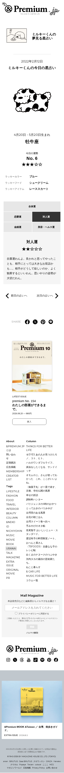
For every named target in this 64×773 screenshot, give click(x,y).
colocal (38, 764)
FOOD (10, 500)
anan (5, 761)
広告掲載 (11, 467)
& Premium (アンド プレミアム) (32, 10)
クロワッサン (39, 761)
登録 (32, 627)
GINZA (49, 761)
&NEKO (10, 522)
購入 (29, 421)
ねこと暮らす (33, 567)
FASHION (12, 495)
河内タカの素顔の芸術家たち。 (40, 561)
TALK (9, 552)
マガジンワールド (14, 768)
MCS (51, 764)
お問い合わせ (51, 768)
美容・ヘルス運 (46, 227)
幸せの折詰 (32, 495)
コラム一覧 (32, 580)
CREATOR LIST (12, 477)
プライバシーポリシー (35, 618)
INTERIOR (12, 508)
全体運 (32, 206)
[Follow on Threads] (21, 659)
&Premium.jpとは (15, 448)
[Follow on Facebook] (56, 659)
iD (7, 526)
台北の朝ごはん (34, 517)
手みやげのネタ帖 (35, 525)
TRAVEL (11, 504)
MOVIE (10, 539)
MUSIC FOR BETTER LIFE (42, 575)
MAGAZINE (13, 557)
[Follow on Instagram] (8, 659)
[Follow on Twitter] (15, 659)
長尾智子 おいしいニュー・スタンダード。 (42, 532)
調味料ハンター (34, 499)
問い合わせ (11, 456)
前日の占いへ (19, 295)
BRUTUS (13, 761)
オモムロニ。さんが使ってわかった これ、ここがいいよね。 (41, 479)
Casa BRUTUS (25, 761)
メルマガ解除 (32, 633)
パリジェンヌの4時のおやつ (41, 503)
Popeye (22, 764)
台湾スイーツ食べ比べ (38, 521)
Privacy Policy (38, 768)
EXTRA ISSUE (10, 563)
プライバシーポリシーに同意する (33, 613)
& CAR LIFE (33, 571)
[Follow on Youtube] (28, 659)
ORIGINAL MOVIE (12, 571)
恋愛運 (17, 216)
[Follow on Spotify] (42, 659)
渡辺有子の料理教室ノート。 (41, 538)
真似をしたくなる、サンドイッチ (41, 468)
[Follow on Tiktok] (35, 659)
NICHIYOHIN (14, 530)
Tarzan (30, 764)
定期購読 (11, 462)
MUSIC (10, 535)
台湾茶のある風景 (35, 512)
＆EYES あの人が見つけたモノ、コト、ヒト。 (41, 456)
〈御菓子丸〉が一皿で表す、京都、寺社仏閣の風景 (41, 488)
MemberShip (15, 471)
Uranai (11, 548)
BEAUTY (11, 513)
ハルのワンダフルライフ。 (40, 462)
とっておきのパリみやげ (39, 508)
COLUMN (12, 517)
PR (8, 577)
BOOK (10, 544)
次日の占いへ (45, 295)
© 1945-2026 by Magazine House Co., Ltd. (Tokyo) (31, 756)
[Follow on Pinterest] (49, 659)
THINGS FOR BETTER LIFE (39, 448)
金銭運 (17, 227)
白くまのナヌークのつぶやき (41, 554)
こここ (45, 764)
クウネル (14, 764)
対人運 (46, 216)
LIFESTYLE (12, 491)
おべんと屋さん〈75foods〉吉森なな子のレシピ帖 (41, 546)
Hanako (57, 761)
